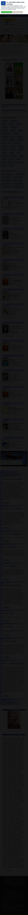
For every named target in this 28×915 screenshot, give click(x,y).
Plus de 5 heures (18, 180)
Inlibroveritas (11, 898)
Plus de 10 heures (6, 183)
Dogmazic (14, 896)
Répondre (6, 502)
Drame (12, 136)
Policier (11, 159)
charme (5, 243)
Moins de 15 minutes (7, 174)
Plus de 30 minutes (6, 177)
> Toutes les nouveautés (14, 731)
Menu (2, 15)
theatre (6, 403)
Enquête (4, 140)
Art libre (18, 892)
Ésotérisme (20, 140)
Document (4, 136)
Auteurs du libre (18, 894)
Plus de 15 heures (18, 183)
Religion (18, 159)
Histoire (4, 149)
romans (5, 197)
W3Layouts (4, 908)
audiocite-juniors (9, 290)
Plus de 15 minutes (19, 174)
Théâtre (4, 165)
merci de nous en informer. (18, 881)
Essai (3, 143)
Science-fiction (19, 162)
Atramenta (5, 894)
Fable (9, 143)
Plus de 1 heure (18, 177)
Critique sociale (6, 133)
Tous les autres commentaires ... (10, 702)
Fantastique (5, 146)
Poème (21, 156)
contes (5, 341)
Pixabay (16, 901)
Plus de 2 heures (6, 180)
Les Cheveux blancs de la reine (17, 663)
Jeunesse (4, 153)
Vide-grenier (18, 479)
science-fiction (8, 356)
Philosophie (13, 156)
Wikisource (11, 901)
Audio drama (14, 127)
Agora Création (16, 908)
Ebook (19, 896)
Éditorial (19, 136)
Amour (4, 124)
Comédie (13, 130)
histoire (6, 419)
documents (7, 387)
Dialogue (16, 133)
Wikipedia (4, 901)
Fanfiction (17, 143)
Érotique (12, 140)
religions (6, 260)
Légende (12, 153)
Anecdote (11, 124)
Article (19, 124)
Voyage (11, 165)
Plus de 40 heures (18, 187)
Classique (4, 120)
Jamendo (17, 898)
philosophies (7, 370)
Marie (11, 613)
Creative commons (7, 896)
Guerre (20, 146)
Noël (18, 153)
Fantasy (14, 146)
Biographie (5, 130)
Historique (12, 149)
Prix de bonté (17, 533)
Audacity (10, 894)
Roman (4, 162)
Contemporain (14, 120)
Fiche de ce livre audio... (8, 209)
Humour (21, 149)
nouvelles (6, 214)
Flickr (23, 896)
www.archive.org (13, 905)
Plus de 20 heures (6, 187)
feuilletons (7, 323)
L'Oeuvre (11, 626)
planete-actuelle (9, 438)
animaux (6, 275)
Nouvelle (4, 156)
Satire (10, 162)
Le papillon (18, 585)
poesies (5, 229)
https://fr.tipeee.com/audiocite (12, 32)
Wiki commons (22, 899)
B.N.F (24, 894)
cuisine (5, 304)
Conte (20, 130)
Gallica (4, 898)
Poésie (3, 159)
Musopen (15, 899)
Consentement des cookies (9, 891)
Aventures (4, 127)
